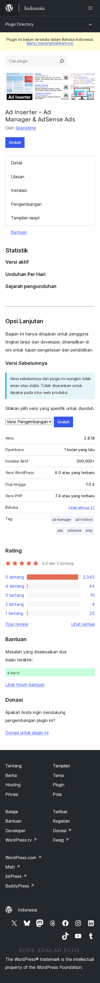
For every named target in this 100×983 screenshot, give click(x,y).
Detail (16, 162)
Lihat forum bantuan (25, 684)
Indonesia (27, 910)
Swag (61, 840)
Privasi (11, 794)
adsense (74, 530)
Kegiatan (61, 821)
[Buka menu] (91, 8)
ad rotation (84, 520)
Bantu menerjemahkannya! (50, 43)
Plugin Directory (19, 24)
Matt (12, 867)
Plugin (58, 784)
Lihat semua (83, 624)
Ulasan (17, 176)
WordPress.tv (21, 840)
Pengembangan (26, 204)
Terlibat (60, 811)
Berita (11, 775)
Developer (15, 830)
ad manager (61, 520)
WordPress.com (23, 857)
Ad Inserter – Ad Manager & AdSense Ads (40, 116)
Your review (16, 624)
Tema (58, 775)
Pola (57, 794)
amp (89, 530)
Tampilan (61, 765)
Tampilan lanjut (25, 217)
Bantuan (19, 232)
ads (60, 530)
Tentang (13, 765)
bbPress (16, 876)
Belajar (11, 811)
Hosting (13, 784)
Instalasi (19, 190)
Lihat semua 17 (82, 507)
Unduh (15, 142)
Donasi (62, 830)
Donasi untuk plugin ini (27, 732)
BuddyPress (19, 886)
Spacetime (25, 128)
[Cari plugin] (62, 61)
